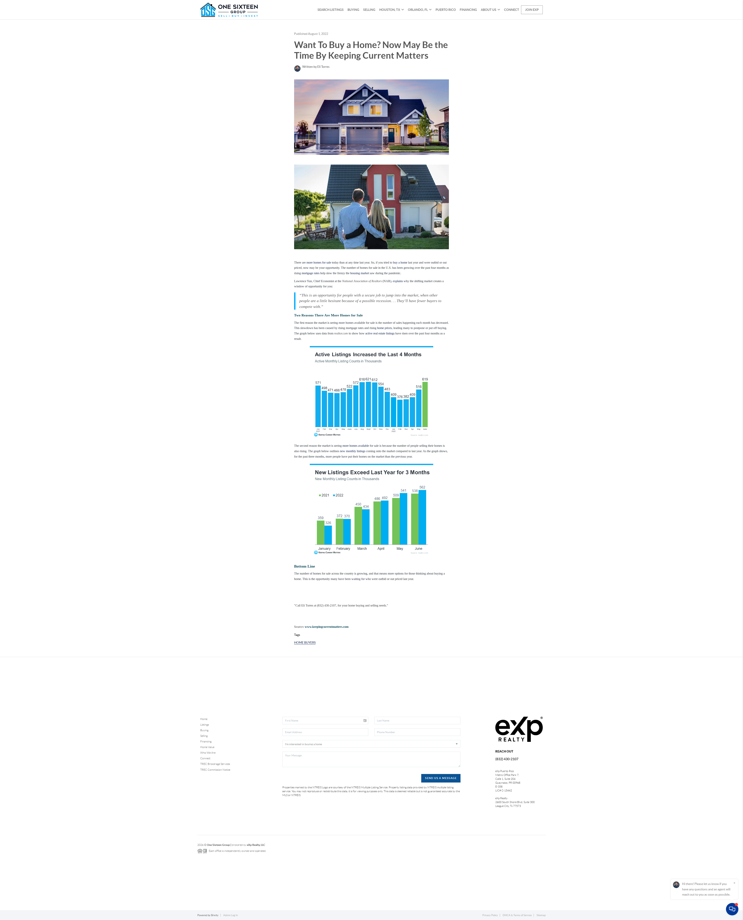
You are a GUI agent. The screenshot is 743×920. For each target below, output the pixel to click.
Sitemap (541, 915)
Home (203, 719)
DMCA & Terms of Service (517, 915)
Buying (353, 9)
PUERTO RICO (446, 9)
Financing (468, 9)
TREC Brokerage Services (215, 763)
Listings (204, 724)
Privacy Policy (490, 915)
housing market (359, 273)
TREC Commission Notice (215, 769)
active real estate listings (380, 333)
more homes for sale (318, 262)
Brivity (214, 915)
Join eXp (532, 9)
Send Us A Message (441, 778)
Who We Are (208, 752)
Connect (511, 9)
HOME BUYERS (305, 642)
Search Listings (331, 9)
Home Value (207, 747)
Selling (369, 9)
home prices (384, 328)
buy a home (400, 262)
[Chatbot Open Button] (732, 909)
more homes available (355, 445)
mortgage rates (310, 273)
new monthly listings (352, 451)
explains (398, 281)
